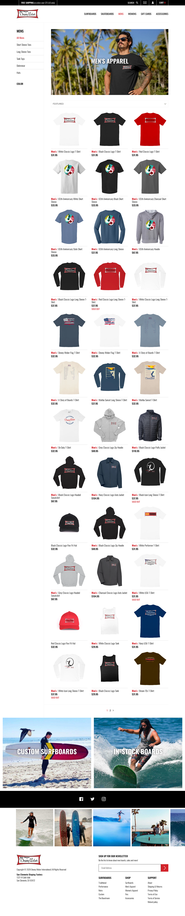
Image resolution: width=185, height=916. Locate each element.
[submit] (164, 868)
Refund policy (153, 902)
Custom (101, 894)
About (150, 882)
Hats (19, 72)
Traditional (102, 882)
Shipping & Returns (155, 886)
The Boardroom (104, 898)
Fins (126, 894)
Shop (128, 877)
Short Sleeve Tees (24, 44)
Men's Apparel (130, 886)
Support (152, 877)
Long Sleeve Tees (24, 51)
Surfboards (105, 877)
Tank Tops (21, 58)
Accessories (129, 898)
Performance (103, 886)
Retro (101, 890)
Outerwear (21, 65)
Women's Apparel (131, 890)
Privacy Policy (153, 890)
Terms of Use (152, 894)
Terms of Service (154, 898)
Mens (20, 31)
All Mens (20, 37)
